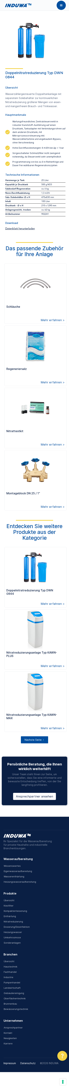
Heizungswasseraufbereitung (20, 881)
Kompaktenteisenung (15, 910)
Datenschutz (28, 1063)
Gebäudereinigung (14, 993)
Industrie (8, 977)
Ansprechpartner (13, 1027)
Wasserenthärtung (14, 876)
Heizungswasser (13, 932)
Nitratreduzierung (13, 921)
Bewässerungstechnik (16, 1009)
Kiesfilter (8, 905)
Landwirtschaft (12, 987)
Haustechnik (10, 966)
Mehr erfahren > (53, 320)
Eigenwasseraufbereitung (18, 871)
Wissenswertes (12, 865)
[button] (61, 5)
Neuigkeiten (10, 1038)
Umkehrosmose (12, 937)
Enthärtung (10, 916)
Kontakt (8, 1032)
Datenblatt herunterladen (20, 228)
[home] (17, 5)
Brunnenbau (10, 1003)
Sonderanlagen (12, 942)
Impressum (10, 1063)
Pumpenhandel (12, 982)
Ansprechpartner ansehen (34, 796)
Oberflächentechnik (15, 998)
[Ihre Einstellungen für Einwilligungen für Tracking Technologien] (62, 1081)
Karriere (8, 1043)
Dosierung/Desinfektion (17, 926)
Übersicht (9, 900)
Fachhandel (10, 971)
